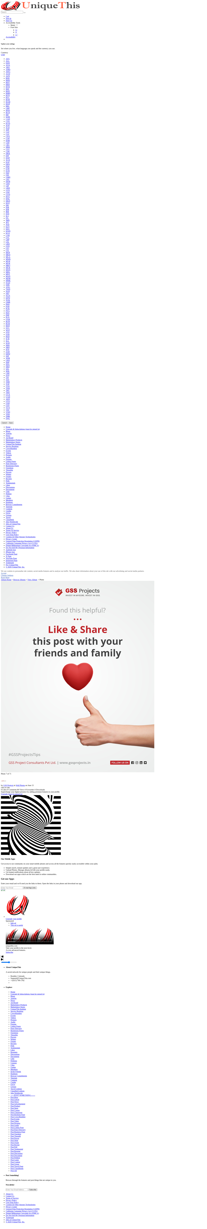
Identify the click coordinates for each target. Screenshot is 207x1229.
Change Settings (7, 575)
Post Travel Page (17, 1166)
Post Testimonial (17, 1149)
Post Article (15, 1100)
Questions (14, 1033)
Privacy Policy (11, 1200)
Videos (13, 1018)
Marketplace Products (19, 1005)
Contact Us (10, 1196)
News (13, 1000)
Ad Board (14, 1003)
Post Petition (15, 1158)
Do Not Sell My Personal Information (20, 1215)
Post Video (15, 1121)
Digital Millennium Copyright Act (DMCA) (22, 1213)
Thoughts (14, 1035)
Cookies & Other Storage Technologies (20, 1205)
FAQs (13, 1084)
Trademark (10, 1218)
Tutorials (14, 1078)
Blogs (13, 996)
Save (11, 423)
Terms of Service (12, 1198)
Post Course (15, 1110)
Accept (3, 573)
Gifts (12, 1059)
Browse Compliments (19, 1076)
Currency (4, 53)
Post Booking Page (18, 1115)
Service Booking (17, 1011)
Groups (13, 1087)
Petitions (14, 1061)
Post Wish (14, 1140)
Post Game (15, 1160)
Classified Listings (17, 1091)
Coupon (14, 1063)
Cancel (4, 423)
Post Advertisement (18, 1104)
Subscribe (9, 952)
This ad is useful (17, 925)
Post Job (14, 1171)
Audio (13, 1022)
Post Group (15, 1164)
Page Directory (16, 1028)
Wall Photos (20, 785)
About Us (9, 1194)
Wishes (13, 1039)
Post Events (15, 1119)
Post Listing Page (17, 1128)
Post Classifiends (17, 1168)
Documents (15, 1056)
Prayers (13, 1037)
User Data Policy (12, 1202)
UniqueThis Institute (18, 1009)
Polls (12, 1046)
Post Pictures (15, 1123)
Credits (13, 1082)
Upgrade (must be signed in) (11, 794)
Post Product (15, 1106)
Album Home (6, 580)
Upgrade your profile (14, 919)
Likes (13, 1050)
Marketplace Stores (18, 1007)
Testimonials (15, 1048)
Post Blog (14, 1097)
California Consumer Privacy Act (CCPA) (22, 1211)
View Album (32, 580)
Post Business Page (18, 1132)
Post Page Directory (18, 1130)
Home (13, 992)
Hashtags (14, 1074)
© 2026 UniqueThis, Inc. (15, 1222)
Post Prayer (15, 1138)
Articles (13, 998)
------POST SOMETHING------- (23, 1095)
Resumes (14, 1052)
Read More (5, 578)
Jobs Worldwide (17, 1093)
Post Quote (15, 1143)
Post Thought (16, 1136)
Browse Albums (19, 580)
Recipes (14, 1044)
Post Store (14, 1108)
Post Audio (15, 1125)
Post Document (16, 1156)
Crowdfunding (16, 1013)
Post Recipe (15, 1145)
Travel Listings (16, 1089)
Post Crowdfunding (18, 1117)
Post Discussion (17, 1153)
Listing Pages (16, 1026)
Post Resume (15, 1151)
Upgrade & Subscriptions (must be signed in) (28, 994)
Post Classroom (16, 1112)
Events (13, 1016)
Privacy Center (11, 1207)
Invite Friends (16, 1072)
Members (14, 1069)
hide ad (13, 923)
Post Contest (15, 1162)
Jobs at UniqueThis (13, 1220)
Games (13, 1067)
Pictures (14, 1020)
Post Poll (14, 1147)
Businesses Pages (17, 1031)
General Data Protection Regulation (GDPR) (23, 1209)
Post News (15, 1102)
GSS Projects (8, 785)
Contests (14, 1080)
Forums (13, 1024)
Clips (12, 1065)
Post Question (16, 1134)
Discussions (15, 1054)
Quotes (13, 1041)
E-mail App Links (30, 888)
